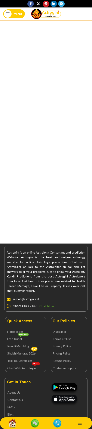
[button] (19, 321)
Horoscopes (15, 331)
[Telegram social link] (61, 4)
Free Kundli (17, 338)
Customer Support (65, 368)
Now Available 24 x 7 (25, 305)
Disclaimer (59, 331)
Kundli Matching (18, 346)
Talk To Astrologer (19, 360)
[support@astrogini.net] (8, 299)
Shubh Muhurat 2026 (22, 352)
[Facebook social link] (30, 4)
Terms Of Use (62, 339)
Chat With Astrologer (23, 367)
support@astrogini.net (26, 299)
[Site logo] (46, 13)
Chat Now (46, 306)
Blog (10, 414)
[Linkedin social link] (53, 4)
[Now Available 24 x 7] (8, 306)
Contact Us (15, 399)
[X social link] (38, 4)
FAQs (11, 407)
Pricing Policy (61, 353)
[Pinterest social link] (46, 4)
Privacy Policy (62, 346)
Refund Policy (62, 360)
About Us (13, 392)
